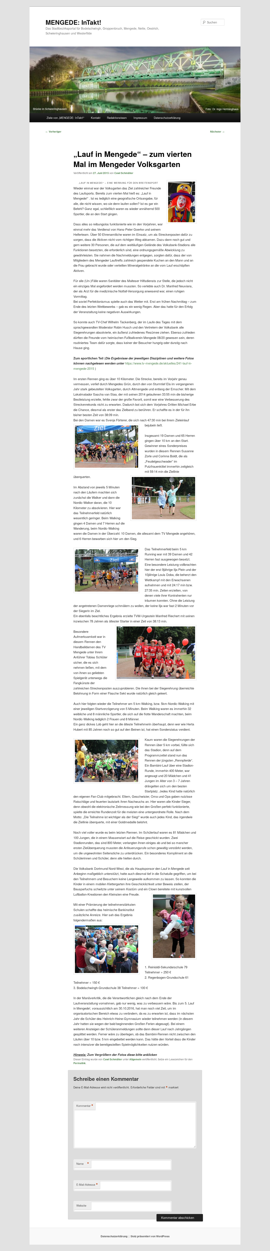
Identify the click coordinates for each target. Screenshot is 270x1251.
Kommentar (84, 1105)
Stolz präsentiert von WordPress (150, 1236)
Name (82, 1163)
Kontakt (95, 118)
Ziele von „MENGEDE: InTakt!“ (65, 118)
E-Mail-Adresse (87, 1184)
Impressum (140, 118)
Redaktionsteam (117, 118)
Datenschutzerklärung (167, 118)
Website (81, 1205)
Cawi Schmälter (123, 173)
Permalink (79, 1063)
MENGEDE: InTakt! (73, 22)
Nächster (217, 131)
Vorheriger (53, 131)
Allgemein (135, 1059)
